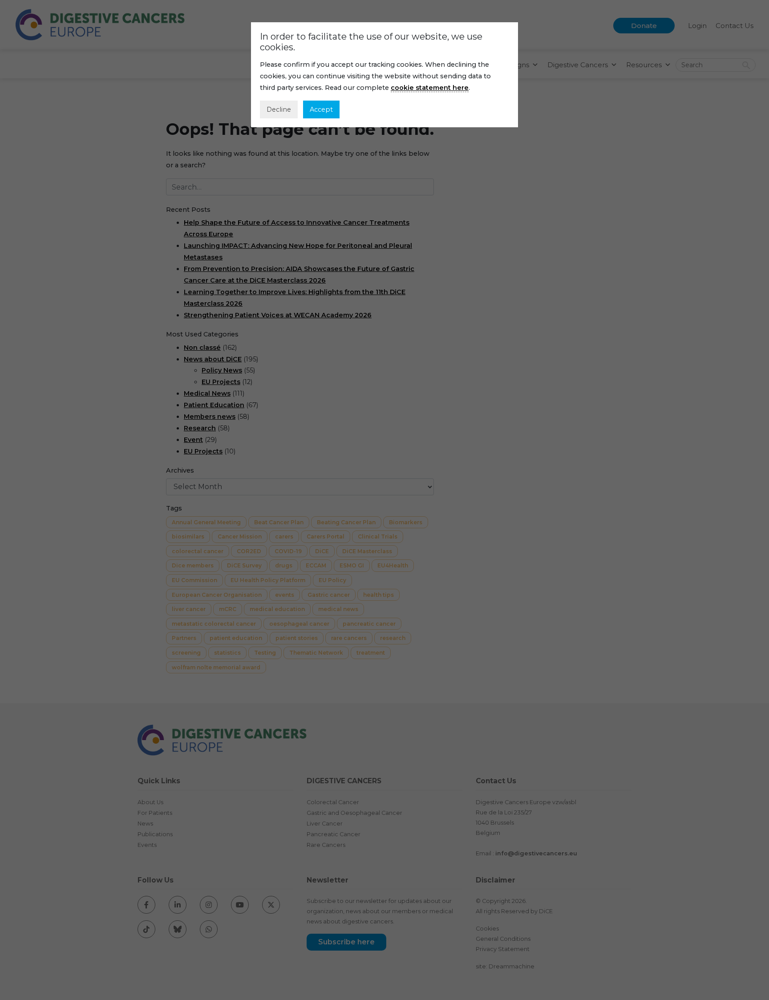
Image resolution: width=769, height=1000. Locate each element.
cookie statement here (430, 88)
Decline (279, 109)
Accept (321, 109)
